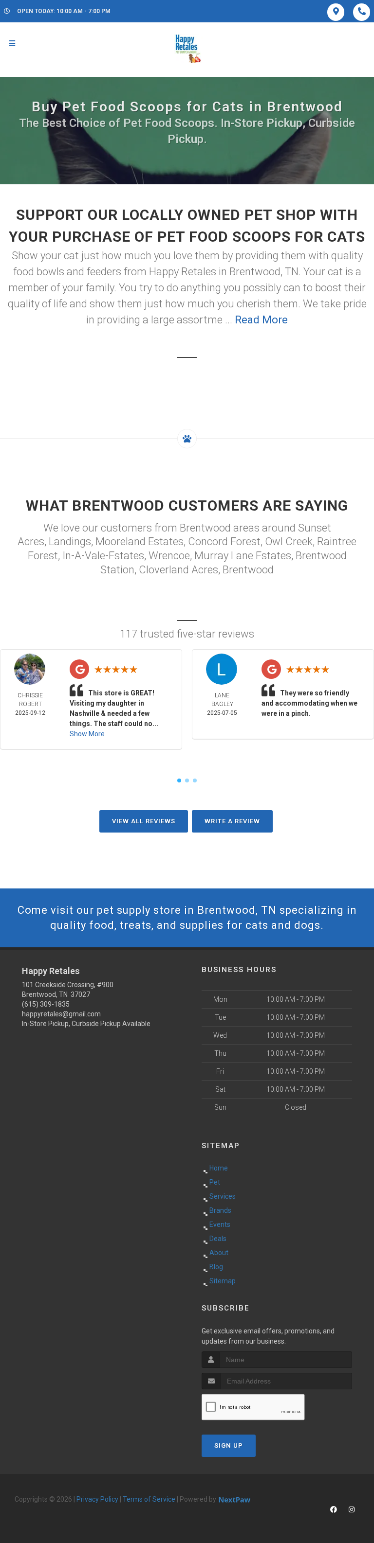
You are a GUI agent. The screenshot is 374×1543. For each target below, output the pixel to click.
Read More (261, 320)
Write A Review (232, 821)
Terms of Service (149, 1499)
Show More (87, 734)
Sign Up (228, 1445)
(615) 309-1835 (46, 1004)
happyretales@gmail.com (61, 1014)
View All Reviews (143, 821)
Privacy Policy (97, 1499)
